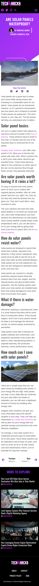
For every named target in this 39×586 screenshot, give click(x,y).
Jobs (27, 575)
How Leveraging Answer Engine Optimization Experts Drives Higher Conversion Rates (18, 544)
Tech (27, 34)
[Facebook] (2, 10)
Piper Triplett (7, 548)
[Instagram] (11, 10)
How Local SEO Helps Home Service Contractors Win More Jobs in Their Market (18, 480)
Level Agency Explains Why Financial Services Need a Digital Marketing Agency (19, 512)
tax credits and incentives (22, 420)
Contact (24, 570)
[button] (35, 10)
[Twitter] (6, 10)
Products (21, 34)
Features (13, 34)
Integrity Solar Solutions (11, 150)
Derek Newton (7, 484)
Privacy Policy (15, 575)
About (14, 570)
